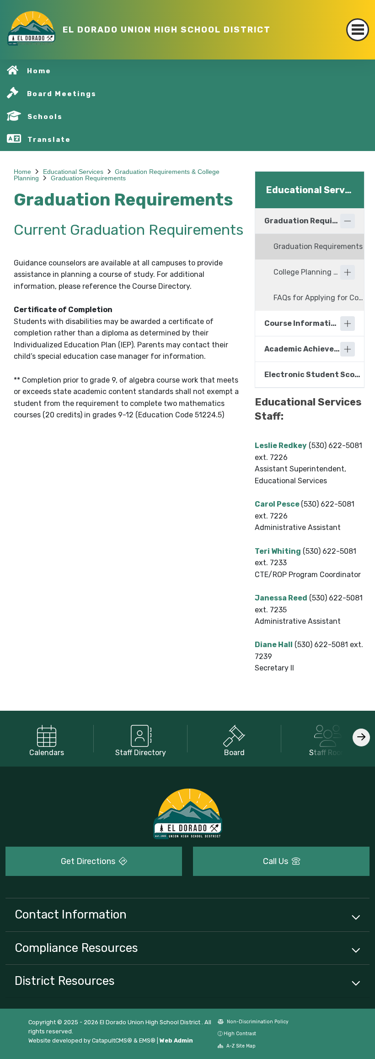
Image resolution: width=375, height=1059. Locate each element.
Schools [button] (45, 117)
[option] (47, 739)
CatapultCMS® (112, 1040)
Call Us (276, 861)
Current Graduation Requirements (128, 229)
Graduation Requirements (88, 178)
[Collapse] (347, 221)
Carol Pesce (277, 504)
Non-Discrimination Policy (257, 1022)
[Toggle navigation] (357, 29)
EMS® (147, 1040)
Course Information (302, 323)
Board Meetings (61, 94)
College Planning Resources (306, 272)
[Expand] (347, 272)
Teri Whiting (278, 551)
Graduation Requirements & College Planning (302, 220)
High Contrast (240, 1034)
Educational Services (73, 171)
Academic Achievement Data (302, 349)
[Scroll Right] (361, 737)
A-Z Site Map (240, 1046)
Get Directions (89, 861)
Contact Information (71, 914)
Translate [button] (49, 139)
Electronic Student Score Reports (314, 374)
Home (39, 71)
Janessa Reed (281, 598)
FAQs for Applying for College (318, 297)
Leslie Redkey (281, 445)
